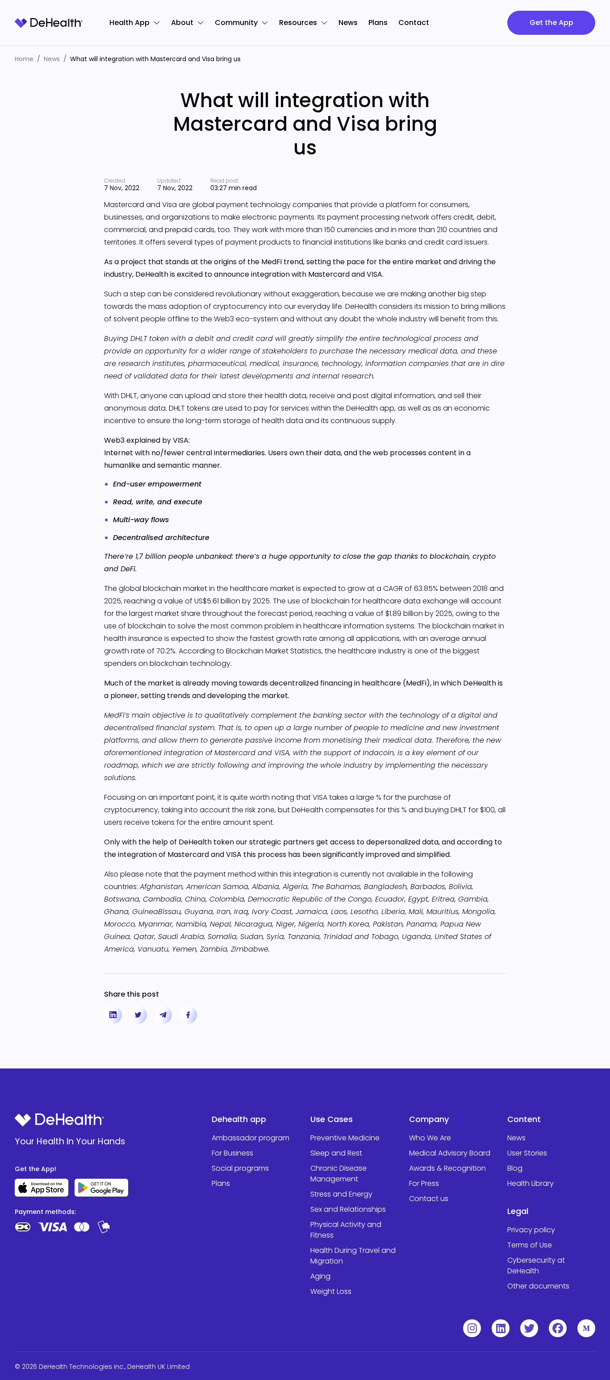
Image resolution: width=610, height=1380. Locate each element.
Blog (514, 1168)
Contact (413, 22)
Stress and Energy (341, 1194)
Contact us (428, 1198)
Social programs (240, 1168)
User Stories (527, 1153)
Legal (517, 1211)
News (348, 22)
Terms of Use (529, 1245)
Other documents (538, 1286)
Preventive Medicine (345, 1138)
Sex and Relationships (348, 1209)
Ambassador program (250, 1138)
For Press (424, 1183)
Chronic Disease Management (338, 1173)
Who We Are (430, 1138)
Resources (298, 22)
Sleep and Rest (336, 1153)
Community (236, 22)
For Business (232, 1153)
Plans (378, 22)
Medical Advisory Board (449, 1153)
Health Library (530, 1183)
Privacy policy (531, 1230)
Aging (320, 1276)
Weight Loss (330, 1291)
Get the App (551, 22)
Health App (129, 22)
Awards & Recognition (447, 1168)
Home (24, 58)
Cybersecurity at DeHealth (536, 1265)
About (182, 22)
